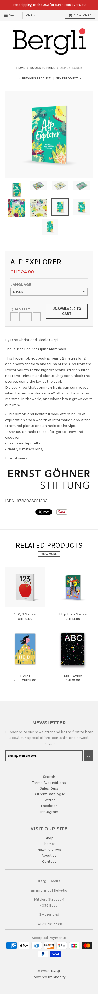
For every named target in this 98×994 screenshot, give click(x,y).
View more (49, 554)
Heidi (25, 676)
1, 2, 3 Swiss (25, 614)
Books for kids (42, 68)
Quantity (20, 308)
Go (88, 756)
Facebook (49, 806)
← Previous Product (34, 78)
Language (20, 284)
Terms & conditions (49, 782)
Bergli (56, 971)
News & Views (49, 850)
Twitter (49, 800)
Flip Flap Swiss (73, 614)
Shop (49, 838)
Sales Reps (49, 788)
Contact (49, 861)
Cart (82, 15)
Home (20, 68)
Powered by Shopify (49, 977)
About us (49, 855)
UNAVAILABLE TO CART (66, 311)
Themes (49, 844)
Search (49, 776)
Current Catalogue (49, 794)
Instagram (49, 812)
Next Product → (68, 78)
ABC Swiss (73, 676)
